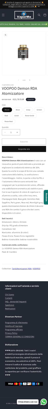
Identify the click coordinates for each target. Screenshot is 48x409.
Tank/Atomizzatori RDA (22, 268)
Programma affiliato (14, 329)
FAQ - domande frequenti (15, 301)
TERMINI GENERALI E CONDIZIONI (19, 336)
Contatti (8, 298)
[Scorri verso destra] (30, 80)
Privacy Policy (11, 333)
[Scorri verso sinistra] (18, 80)
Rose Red (10, 122)
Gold (17, 116)
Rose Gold (31, 116)
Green (41, 110)
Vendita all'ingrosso (14, 326)
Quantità (5, 127)
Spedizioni (9, 305)
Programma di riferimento (16, 322)
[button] (3, 15)
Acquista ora (24, 149)
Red (8, 116)
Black (8, 110)
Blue (19, 110)
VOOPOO (36, 268)
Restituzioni (10, 308)
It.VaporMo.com (16, 403)
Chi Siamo (9, 294)
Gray (29, 110)
